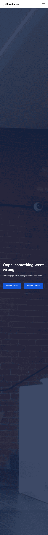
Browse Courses (33, 286)
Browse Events (12, 286)
